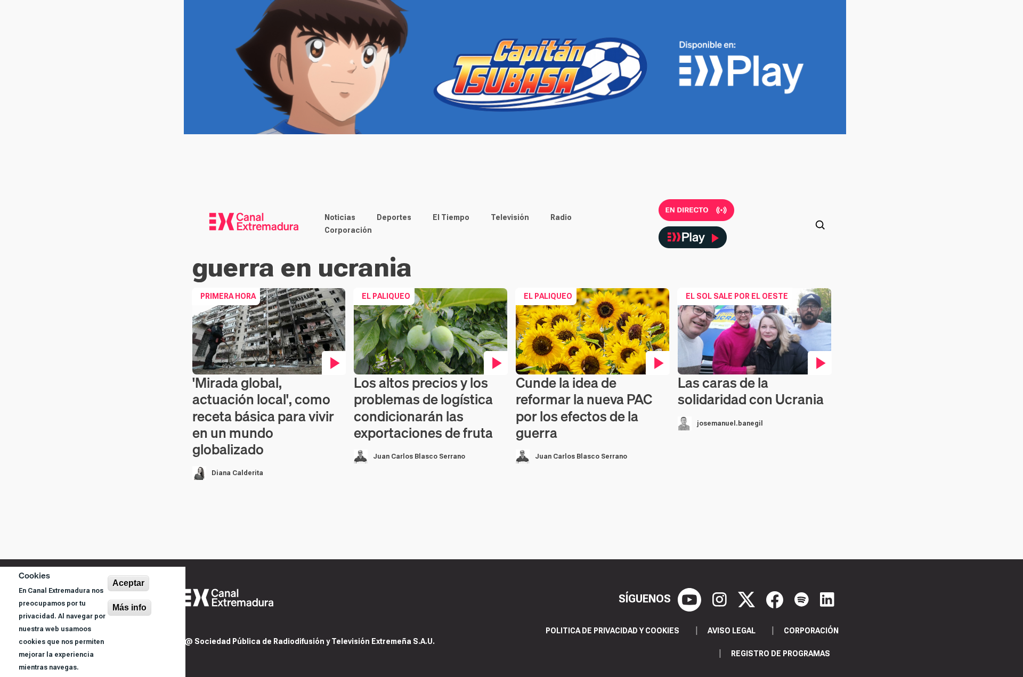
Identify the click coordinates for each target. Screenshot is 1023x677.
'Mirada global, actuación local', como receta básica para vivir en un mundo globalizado (263, 416)
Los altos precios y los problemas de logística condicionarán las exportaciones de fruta (423, 408)
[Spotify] (802, 598)
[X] (748, 598)
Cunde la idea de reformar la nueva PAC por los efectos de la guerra (584, 408)
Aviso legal (732, 630)
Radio (561, 217)
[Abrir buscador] (820, 224)
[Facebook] (776, 598)
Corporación (348, 230)
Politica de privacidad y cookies (612, 630)
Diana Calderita (237, 473)
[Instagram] (720, 598)
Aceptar (128, 583)
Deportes (394, 217)
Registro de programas (780, 653)
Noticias (339, 217)
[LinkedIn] (827, 598)
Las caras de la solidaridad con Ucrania (751, 391)
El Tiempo (451, 217)
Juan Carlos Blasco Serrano (419, 456)
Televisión (510, 217)
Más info (129, 607)
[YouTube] (691, 598)
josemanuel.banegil (730, 423)
